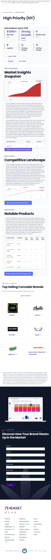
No (38, 2)
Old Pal (13, 178)
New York (28, 103)
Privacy (40, 551)
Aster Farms (26, 175)
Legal (36, 551)
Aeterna (16, 174)
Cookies (44, 551)
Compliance (31, 551)
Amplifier (22, 540)
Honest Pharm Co (20, 170)
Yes (36, 2)
